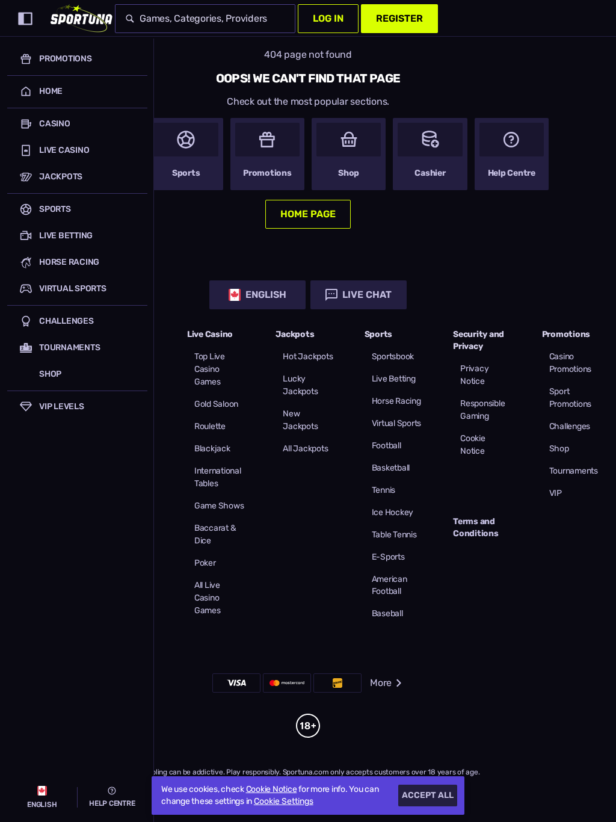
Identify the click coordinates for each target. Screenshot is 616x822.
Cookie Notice (271, 789)
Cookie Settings (283, 801)
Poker (205, 563)
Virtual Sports (397, 423)
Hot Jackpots (308, 356)
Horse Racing (396, 401)
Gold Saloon (216, 404)
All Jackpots (305, 448)
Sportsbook (393, 356)
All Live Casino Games (207, 598)
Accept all (428, 795)
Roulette (210, 426)
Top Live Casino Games (209, 369)
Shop (559, 448)
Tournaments (573, 471)
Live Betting (394, 379)
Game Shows (219, 506)
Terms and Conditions (476, 527)
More (381, 682)
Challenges (570, 426)
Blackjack (212, 448)
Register (399, 18)
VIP (555, 493)
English (265, 294)
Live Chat (367, 294)
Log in (328, 18)
